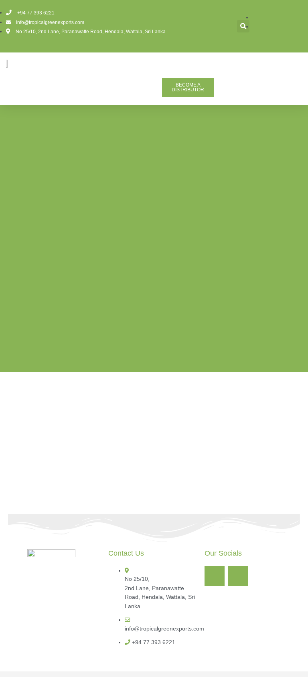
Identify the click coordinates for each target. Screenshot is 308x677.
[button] (243, 26)
